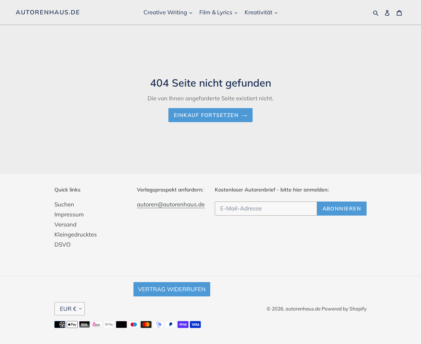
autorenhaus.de (48, 12)
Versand (65, 224)
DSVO (62, 244)
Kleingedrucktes (75, 234)
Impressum (69, 214)
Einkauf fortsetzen (206, 115)
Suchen (64, 204)
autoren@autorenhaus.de (171, 204)
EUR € (68, 308)
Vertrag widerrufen (172, 289)
